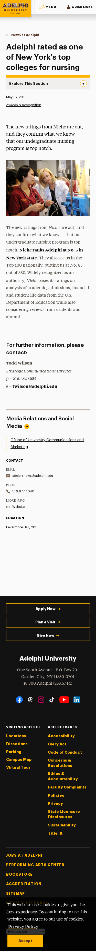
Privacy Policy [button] (23, 926)
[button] (47, 7)
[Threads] (30, 699)
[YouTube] (64, 699)
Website (18, 506)
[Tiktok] (52, 699)
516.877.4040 (23, 491)
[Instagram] (41, 699)
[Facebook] (19, 699)
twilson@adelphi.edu (35, 386)
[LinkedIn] (76, 699)
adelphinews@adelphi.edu (32, 475)
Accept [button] (25, 941)
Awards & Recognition (23, 105)
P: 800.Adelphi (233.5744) (48, 683)
